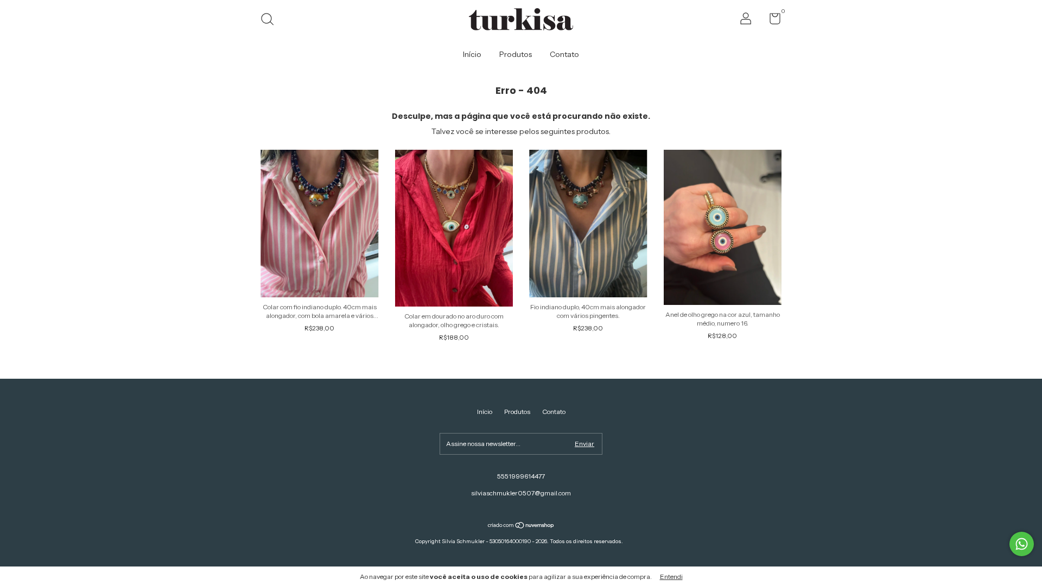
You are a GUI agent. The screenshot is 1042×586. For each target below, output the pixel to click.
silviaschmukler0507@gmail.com (521, 493)
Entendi (671, 576)
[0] (771, 20)
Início (472, 54)
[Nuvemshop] (521, 526)
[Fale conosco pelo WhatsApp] (1021, 544)
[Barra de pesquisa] (271, 20)
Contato (564, 54)
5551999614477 (521, 476)
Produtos (515, 54)
